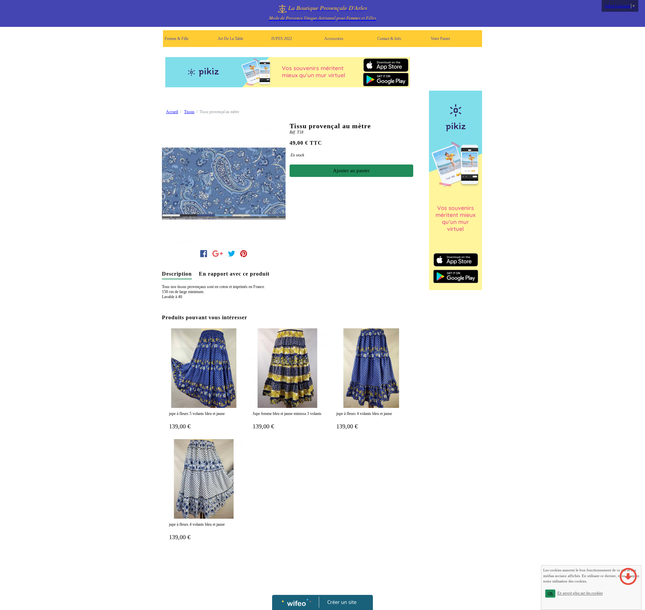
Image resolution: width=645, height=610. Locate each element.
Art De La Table (230, 38)
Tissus (189, 111)
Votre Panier (440, 38)
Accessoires (333, 38)
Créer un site (341, 602)
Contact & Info (389, 38)
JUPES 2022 (281, 38)
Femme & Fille (176, 38)
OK (550, 593)
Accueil (172, 111)
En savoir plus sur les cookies (580, 593)
